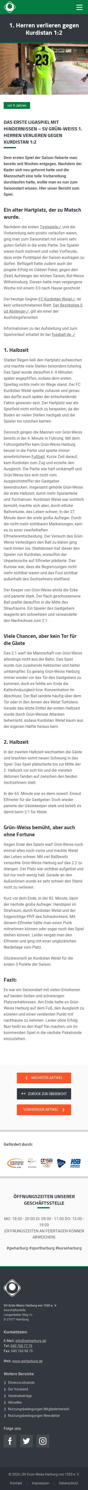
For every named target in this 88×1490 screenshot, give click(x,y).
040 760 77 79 (21, 1346)
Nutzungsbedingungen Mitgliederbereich (38, 1409)
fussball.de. (62, 335)
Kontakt (16, 1483)
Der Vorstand (18, 1389)
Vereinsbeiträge (20, 1395)
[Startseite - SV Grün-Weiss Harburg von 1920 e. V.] (10, 7)
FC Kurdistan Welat (55, 299)
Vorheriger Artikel (44, 1109)
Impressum (40, 1483)
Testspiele (49, 227)
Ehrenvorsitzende (21, 1382)
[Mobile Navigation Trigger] (79, 7)
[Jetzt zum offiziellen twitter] (26, 1441)
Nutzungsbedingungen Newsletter (34, 1415)
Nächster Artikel (44, 1077)
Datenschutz (68, 1483)
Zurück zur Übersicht (44, 1093)
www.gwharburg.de (27, 1361)
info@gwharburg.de (30, 1340)
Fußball (38, 457)
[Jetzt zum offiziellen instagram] (42, 1441)
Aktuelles (15, 1402)
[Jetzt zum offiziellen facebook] (10, 1441)
